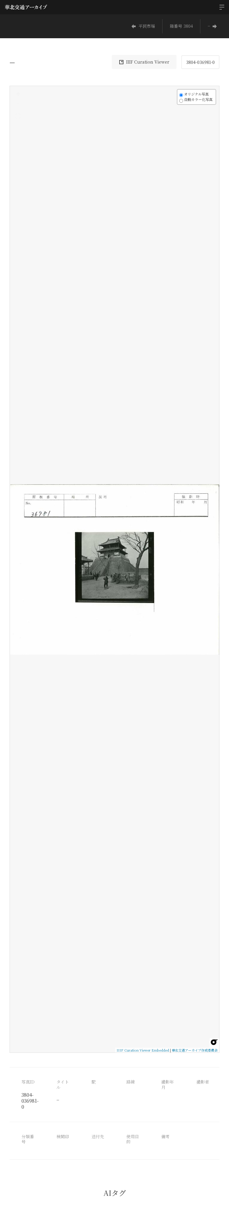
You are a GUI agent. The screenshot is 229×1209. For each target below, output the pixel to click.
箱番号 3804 (181, 26)
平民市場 (146, 26)
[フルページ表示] (17, 116)
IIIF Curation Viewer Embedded (143, 1050)
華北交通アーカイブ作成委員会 (195, 1050)
